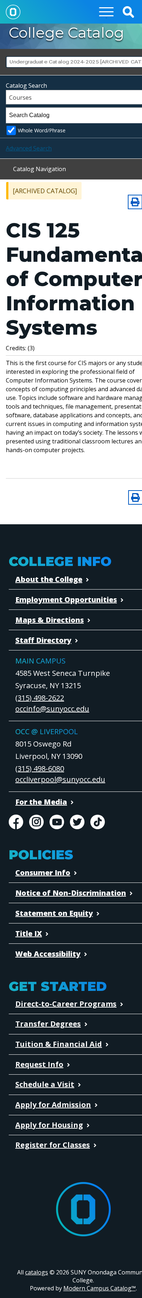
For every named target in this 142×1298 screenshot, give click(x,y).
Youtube (57, 822)
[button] (128, 11)
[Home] (13, 11)
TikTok (97, 822)
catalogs (36, 1272)
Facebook (16, 822)
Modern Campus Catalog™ (99, 1288)
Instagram (36, 822)
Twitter (77, 822)
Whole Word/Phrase (42, 130)
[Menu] (106, 11)
